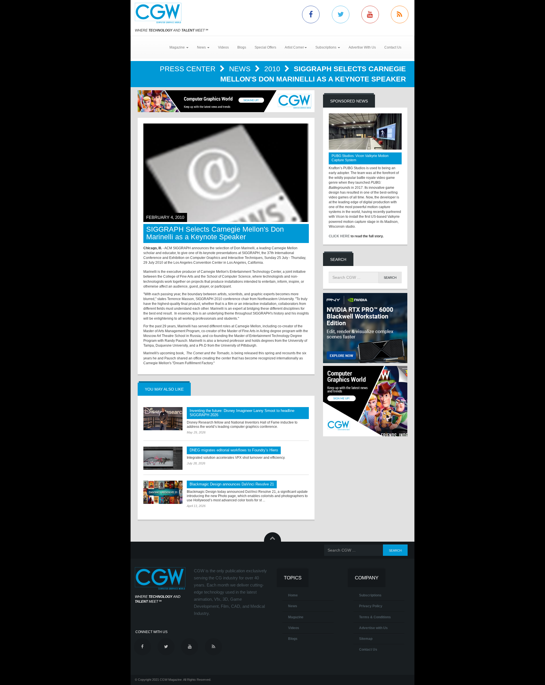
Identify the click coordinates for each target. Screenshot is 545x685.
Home (293, 595)
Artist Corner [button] (294, 47)
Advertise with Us (373, 628)
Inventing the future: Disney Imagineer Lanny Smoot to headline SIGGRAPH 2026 (242, 413)
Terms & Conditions (375, 617)
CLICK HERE (339, 236)
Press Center (188, 69)
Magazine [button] (177, 47)
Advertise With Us (362, 47)
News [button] (202, 47)
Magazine (295, 617)
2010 (273, 69)
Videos (223, 47)
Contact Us (392, 47)
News (241, 69)
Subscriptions (370, 595)
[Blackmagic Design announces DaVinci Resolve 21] (163, 492)
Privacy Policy (370, 606)
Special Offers (265, 47)
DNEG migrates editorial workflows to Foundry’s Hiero (234, 450)
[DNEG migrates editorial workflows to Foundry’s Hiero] (163, 458)
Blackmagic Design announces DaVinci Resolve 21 (232, 484)
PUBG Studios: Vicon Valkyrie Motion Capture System (360, 158)
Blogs (241, 47)
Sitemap (365, 639)
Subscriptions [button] (326, 47)
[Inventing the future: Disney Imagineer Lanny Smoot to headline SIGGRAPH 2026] (163, 418)
